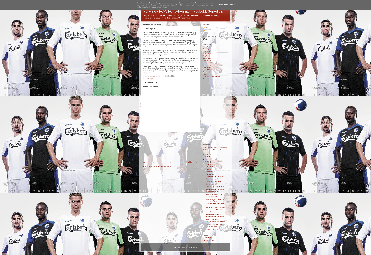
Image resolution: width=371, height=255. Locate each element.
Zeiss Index (206, 46)
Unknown (208, 237)
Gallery (205, 74)
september (210, 171)
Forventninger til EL (212, 179)
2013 (206, 157)
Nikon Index (206, 69)
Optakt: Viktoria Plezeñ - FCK (215, 186)
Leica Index (206, 51)
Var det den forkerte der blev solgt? (217, 207)
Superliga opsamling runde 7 (215, 176)
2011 (206, 162)
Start (171, 162)
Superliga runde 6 (211, 196)
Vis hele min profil (208, 240)
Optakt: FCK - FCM (212, 229)
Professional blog (208, 79)
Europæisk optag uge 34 (213, 191)
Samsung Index (207, 49)
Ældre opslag (193, 162)
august (209, 174)
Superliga (212, 149)
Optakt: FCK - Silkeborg (213, 181)
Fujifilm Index (207, 65)
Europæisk (151, 78)
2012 (206, 159)
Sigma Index (207, 58)
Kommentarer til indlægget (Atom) (160, 166)
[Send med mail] (166, 76)
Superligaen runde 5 (212, 226)
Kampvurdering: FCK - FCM (214, 224)
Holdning (215, 147)
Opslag (207, 27)
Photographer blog (208, 72)
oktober (209, 169)
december (210, 164)
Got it (232, 5)
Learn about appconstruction (211, 76)
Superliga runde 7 (211, 184)
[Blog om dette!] (168, 76)
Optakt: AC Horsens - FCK (214, 194)
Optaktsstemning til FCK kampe (215, 221)
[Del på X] (170, 76)
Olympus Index (207, 60)
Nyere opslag (148, 162)
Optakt (204, 150)
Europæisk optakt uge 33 (213, 214)
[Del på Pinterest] (174, 76)
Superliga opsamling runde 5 (215, 216)
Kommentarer (209, 31)
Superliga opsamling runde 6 (215, 189)
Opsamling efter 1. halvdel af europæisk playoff (215, 200)
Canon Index (207, 67)
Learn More (223, 5)
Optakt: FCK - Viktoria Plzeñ (214, 219)
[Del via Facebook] (172, 76)
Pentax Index (207, 53)
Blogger (194, 247)
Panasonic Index (208, 62)
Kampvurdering (223, 147)
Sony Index (206, 56)
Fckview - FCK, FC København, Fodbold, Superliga (183, 11)
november (210, 166)
